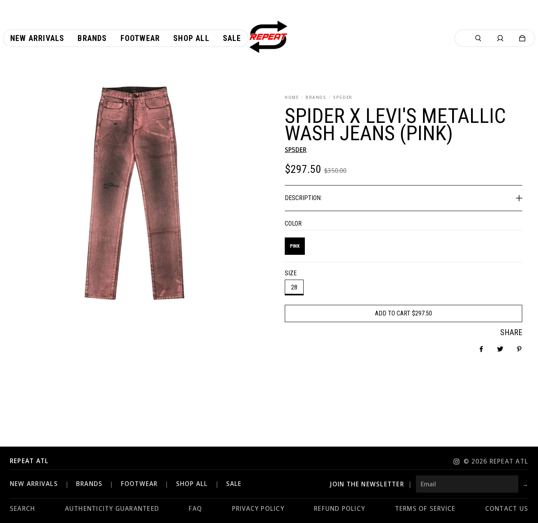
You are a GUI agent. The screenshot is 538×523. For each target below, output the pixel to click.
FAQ (195, 508)
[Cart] (522, 38)
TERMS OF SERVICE (425, 508)
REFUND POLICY (339, 508)
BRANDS (316, 97)
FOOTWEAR (139, 484)
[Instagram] (456, 461)
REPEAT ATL (29, 461)
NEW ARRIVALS (34, 484)
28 (294, 287)
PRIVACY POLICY (258, 508)
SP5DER (342, 97)
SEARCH (22, 508)
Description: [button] (303, 198)
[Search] (478, 38)
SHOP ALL (192, 484)
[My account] (500, 38)
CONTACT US (506, 508)
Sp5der (295, 150)
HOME (292, 97)
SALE (234, 484)
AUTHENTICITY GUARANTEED (112, 508)
